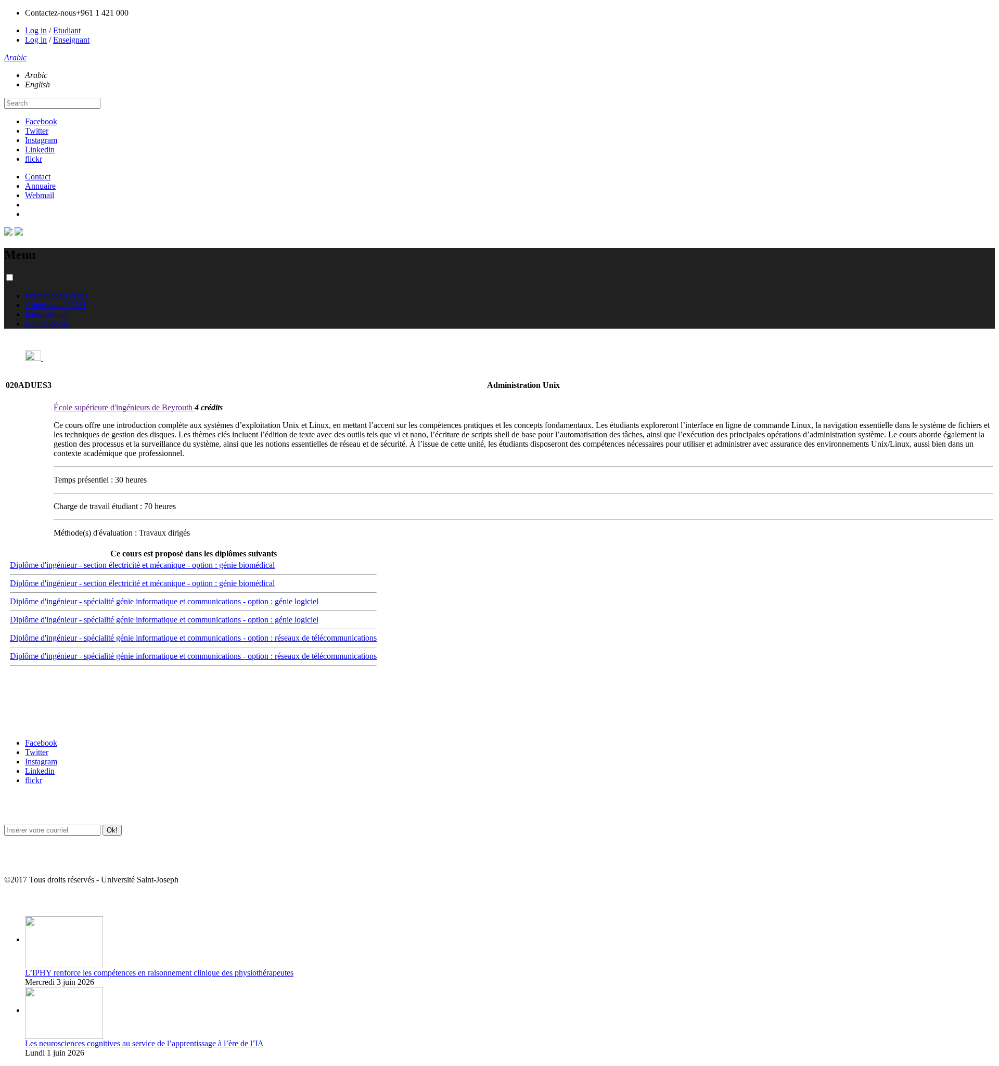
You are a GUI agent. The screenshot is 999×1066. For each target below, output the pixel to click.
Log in (36, 30)
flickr (33, 158)
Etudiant (67, 30)
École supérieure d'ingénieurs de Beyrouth (124, 407)
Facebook (41, 121)
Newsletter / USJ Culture (40, 809)
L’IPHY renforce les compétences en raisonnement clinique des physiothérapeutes (159, 972)
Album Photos (24, 900)
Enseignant (71, 39)
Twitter (36, 130)
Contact (37, 176)
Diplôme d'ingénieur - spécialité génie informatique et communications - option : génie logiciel (164, 601)
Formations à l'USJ (56, 295)
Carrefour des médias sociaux (48, 722)
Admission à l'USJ (55, 305)
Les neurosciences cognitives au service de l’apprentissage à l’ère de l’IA (144, 1043)
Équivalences (47, 323)
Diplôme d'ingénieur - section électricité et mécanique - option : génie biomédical (142, 565)
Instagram (41, 140)
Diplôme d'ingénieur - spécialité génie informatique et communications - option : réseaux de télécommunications (193, 637)
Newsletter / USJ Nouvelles (43, 859)
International (45, 314)
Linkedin (40, 149)
